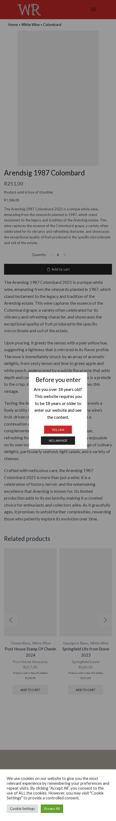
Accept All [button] (52, 808)
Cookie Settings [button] (22, 808)
